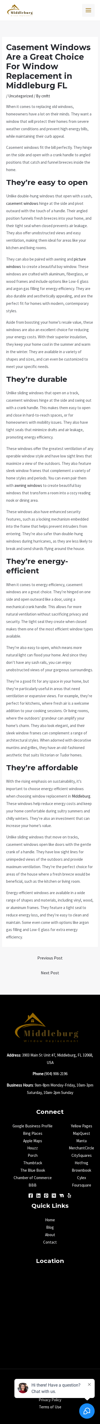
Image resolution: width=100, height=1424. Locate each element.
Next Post (50, 972)
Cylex (81, 1177)
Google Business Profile (33, 1125)
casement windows (22, 203)
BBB (33, 1185)
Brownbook (81, 1170)
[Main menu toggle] (88, 10)
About (50, 1234)
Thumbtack (32, 1162)
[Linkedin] (38, 1195)
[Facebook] (30, 1195)
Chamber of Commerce (33, 1177)
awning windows (28, 485)
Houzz (32, 1147)
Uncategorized (20, 95)
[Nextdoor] (61, 1195)
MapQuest (81, 1133)
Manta (81, 1140)
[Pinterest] (46, 1195)
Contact (50, 1242)
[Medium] (53, 1195)
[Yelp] (69, 1195)
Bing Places (32, 1133)
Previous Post (50, 957)
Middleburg (81, 796)
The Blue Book (32, 1170)
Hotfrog (81, 1162)
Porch (33, 1155)
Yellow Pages (81, 1125)
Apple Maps (32, 1140)
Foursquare (81, 1185)
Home (50, 1219)
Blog (50, 1227)
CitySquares (81, 1155)
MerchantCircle (81, 1147)
